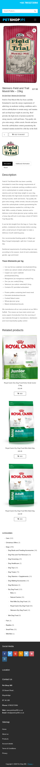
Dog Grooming (13, 559)
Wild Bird (9, 634)
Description (7, 164)
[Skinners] (10, 149)
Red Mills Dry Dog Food (18, 601)
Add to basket (19, 134)
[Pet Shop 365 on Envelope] (26, 653)
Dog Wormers (13, 585)
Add (21, 393)
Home (4, 729)
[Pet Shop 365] (4, 653)
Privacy (4, 753)
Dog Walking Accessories (17, 581)
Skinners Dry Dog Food (18, 95)
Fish (7, 621)
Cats (7, 538)
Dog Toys (11, 568)
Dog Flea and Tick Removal (18, 555)
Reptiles (9, 625)
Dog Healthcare (13, 563)
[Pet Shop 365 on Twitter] (10, 653)
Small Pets (9, 629)
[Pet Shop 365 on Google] (15, 653)
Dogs (8, 547)
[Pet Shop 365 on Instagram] (4, 659)
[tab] (7, 164)
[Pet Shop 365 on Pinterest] (31, 653)
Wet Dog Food (13, 615)
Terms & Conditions (9, 748)
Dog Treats (12, 572)
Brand (6, 167)
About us (5, 734)
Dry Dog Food (6, 95)
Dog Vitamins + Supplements (18, 576)
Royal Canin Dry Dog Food (19, 606)
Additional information (23, 164)
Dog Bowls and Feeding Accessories (21, 550)
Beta (12, 593)
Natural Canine (15, 597)
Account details (7, 744)
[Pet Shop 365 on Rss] (20, 653)
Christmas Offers (12, 542)
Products (5, 739)
